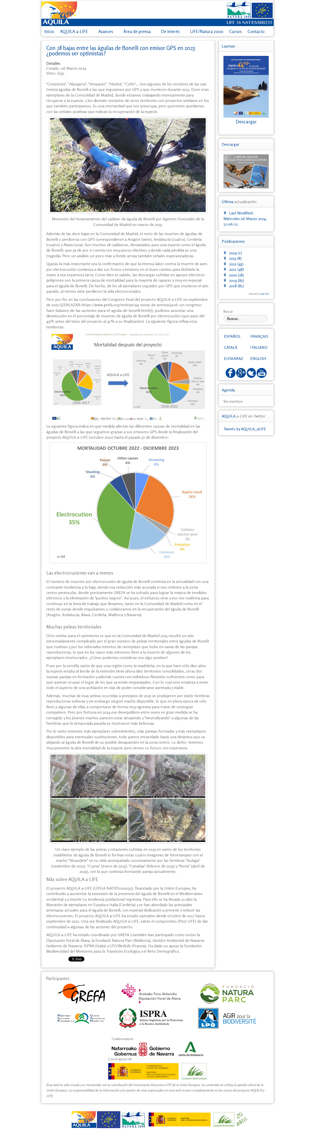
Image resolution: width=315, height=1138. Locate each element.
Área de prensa (137, 31)
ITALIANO (259, 347)
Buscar (228, 311)
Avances (105, 31)
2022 (232, 263)
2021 (232, 269)
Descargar (246, 122)
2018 (232, 285)
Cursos (235, 31)
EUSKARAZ (233, 358)
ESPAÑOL (232, 336)
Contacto (256, 31)
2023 (232, 258)
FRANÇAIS (259, 336)
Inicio (49, 31)
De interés (170, 31)
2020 (232, 274)
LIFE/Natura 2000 (206, 31)
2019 (232, 280)
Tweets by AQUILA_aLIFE (244, 428)
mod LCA (264, 293)
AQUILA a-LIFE (74, 31)
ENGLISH (258, 358)
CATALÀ (230, 347)
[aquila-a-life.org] (157, 1119)
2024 (232, 252)
